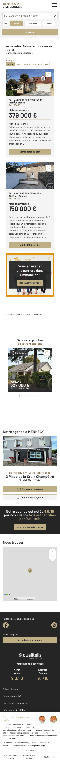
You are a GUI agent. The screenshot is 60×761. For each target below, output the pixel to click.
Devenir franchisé (12, 696)
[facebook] (6, 625)
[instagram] (54, 625)
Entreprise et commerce (15, 703)
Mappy (30, 599)
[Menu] (54, 4)
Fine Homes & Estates (14, 709)
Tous (5, 23)
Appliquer (30, 32)
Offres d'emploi (10, 689)
